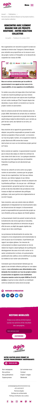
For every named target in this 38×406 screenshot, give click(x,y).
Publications (12, 14)
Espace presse (7, 377)
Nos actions (6, 372)
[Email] (21, 295)
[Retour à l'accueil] (8, 5)
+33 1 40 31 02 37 (19, 388)
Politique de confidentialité (19, 393)
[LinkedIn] (8, 295)
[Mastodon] (25, 401)
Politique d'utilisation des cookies (19, 396)
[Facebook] (3, 295)
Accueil (3, 14)
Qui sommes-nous (26, 369)
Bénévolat (23, 377)
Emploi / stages (25, 375)
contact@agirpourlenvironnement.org (19, 386)
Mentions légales (19, 391)
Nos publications (7, 375)
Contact (23, 372)
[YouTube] (21, 401)
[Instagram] (16, 401)
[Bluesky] (16, 295)
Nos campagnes (7, 369)
